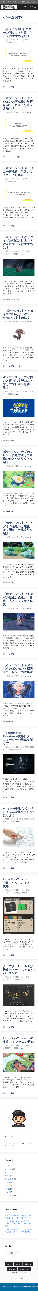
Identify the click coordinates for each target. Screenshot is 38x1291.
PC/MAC (8, 1166)
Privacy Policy (24, 1269)
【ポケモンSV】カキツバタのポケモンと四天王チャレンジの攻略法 (18, 668)
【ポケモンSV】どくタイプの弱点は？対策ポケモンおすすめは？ (18, 314)
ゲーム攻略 (10, 87)
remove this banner (25, 1288)
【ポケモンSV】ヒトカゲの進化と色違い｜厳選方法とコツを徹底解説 (18, 599)
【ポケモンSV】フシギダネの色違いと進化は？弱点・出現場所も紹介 (18, 528)
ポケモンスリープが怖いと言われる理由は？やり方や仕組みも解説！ (18, 382)
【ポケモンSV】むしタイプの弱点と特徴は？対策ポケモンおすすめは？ (18, 242)
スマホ (7, 1185)
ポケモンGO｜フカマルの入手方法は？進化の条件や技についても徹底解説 (18, 1223)
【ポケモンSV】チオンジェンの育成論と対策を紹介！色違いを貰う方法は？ (18, 103)
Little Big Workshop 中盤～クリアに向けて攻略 (18, 882)
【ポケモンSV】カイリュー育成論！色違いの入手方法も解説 (18, 171)
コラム (7, 1182)
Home (9, 1264)
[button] (25, 7)
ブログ (7, 1192)
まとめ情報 (9, 1195)
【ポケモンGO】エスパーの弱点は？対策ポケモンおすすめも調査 (18, 32)
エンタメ (8, 1169)
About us (28, 1264)
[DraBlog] (9, 7)
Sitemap (12, 1269)
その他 (7, 1189)
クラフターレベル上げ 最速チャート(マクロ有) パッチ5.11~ (20, 969)
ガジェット (9, 1172)
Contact (18, 1264)
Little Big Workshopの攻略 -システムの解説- (19, 1039)
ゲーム (8, 157)
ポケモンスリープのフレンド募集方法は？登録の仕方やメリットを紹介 (18, 457)
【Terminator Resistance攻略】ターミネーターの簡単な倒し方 (18, 738)
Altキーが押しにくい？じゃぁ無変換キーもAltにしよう (18, 811)
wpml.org (16, 1286)
